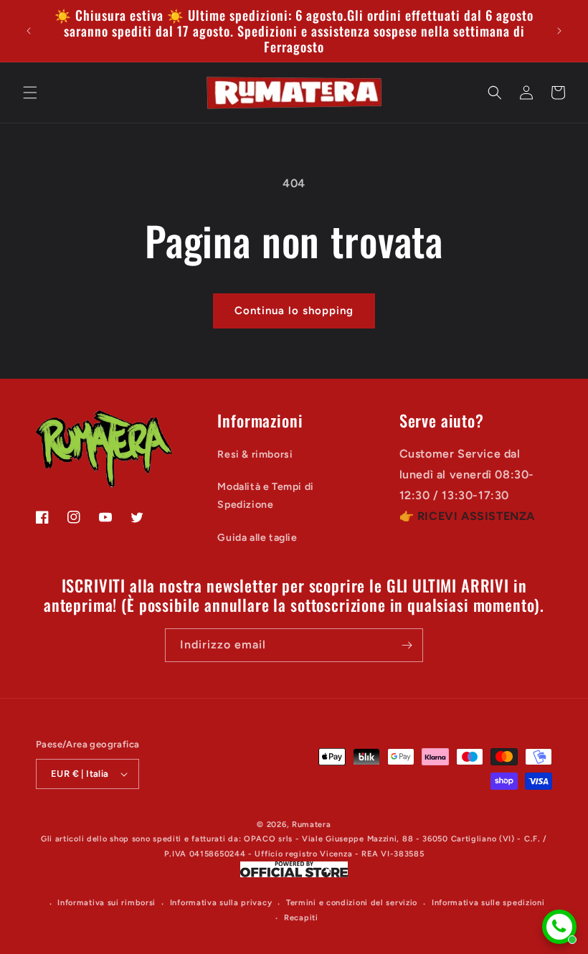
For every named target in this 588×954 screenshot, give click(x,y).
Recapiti (301, 917)
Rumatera (311, 824)
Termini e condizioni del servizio (351, 902)
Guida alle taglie (257, 538)
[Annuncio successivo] (559, 31)
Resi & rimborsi (255, 454)
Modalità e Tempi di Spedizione (265, 496)
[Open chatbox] (559, 927)
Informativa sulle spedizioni (488, 902)
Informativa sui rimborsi (106, 902)
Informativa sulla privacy (221, 902)
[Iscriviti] (406, 645)
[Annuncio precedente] (28, 31)
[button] (30, 92)
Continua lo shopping (294, 310)
